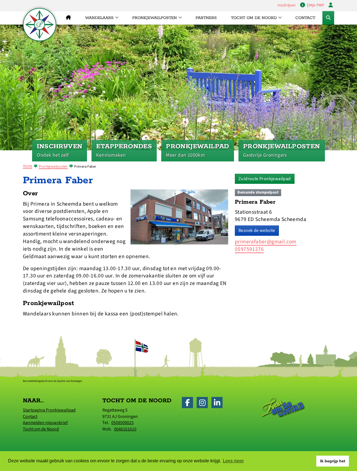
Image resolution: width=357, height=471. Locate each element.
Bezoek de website (256, 230)
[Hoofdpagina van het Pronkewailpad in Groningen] (68, 18)
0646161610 (125, 429)
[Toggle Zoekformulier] (328, 18)
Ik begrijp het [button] (332, 461)
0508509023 (122, 423)
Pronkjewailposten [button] (154, 17)
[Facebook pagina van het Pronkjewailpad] (189, 404)
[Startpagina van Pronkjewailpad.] (39, 25)
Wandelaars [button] (99, 17)
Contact (305, 17)
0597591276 (249, 249)
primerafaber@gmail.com (265, 242)
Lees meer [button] (233, 460)
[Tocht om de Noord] (283, 407)
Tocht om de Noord (41, 429)
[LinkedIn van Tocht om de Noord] (218, 404)
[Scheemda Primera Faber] (179, 216)
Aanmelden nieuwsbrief (45, 423)
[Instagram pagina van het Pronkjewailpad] (204, 404)
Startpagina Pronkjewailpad (49, 410)
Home (27, 165)
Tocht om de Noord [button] (254, 17)
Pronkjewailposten (53, 166)
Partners (206, 17)
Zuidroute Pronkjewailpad (264, 179)
